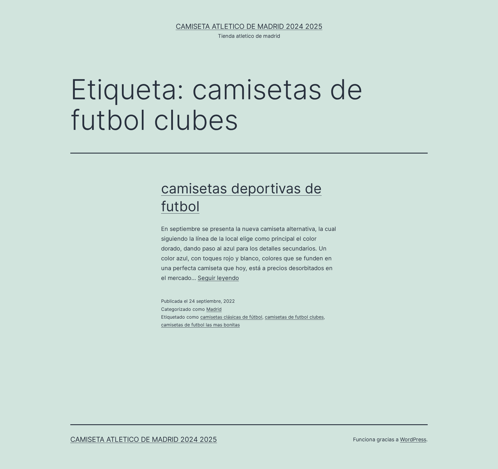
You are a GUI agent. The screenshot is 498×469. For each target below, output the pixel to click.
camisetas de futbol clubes (294, 317)
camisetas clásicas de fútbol (231, 317)
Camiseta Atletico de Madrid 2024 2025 (249, 26)
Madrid (214, 309)
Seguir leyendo (218, 277)
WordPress (413, 439)
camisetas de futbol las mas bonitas (200, 325)
